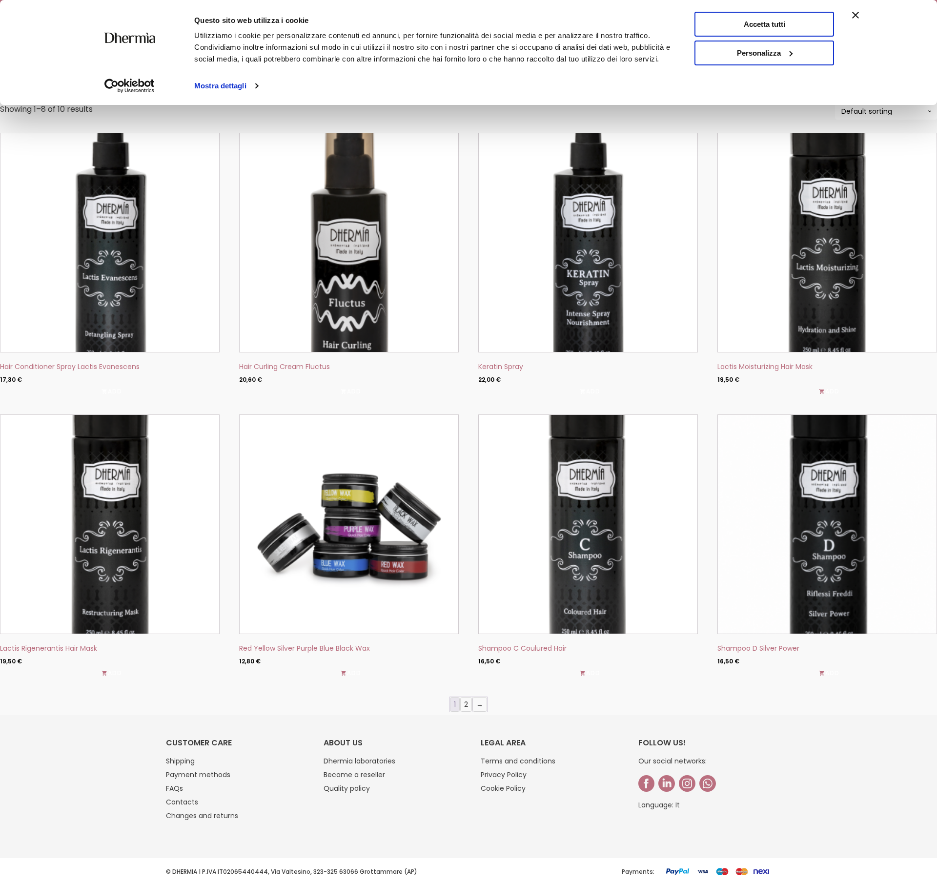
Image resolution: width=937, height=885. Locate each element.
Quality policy (347, 788)
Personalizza (759, 53)
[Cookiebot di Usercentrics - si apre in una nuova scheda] (129, 86)
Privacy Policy (504, 775)
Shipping (180, 761)
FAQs (174, 788)
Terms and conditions (518, 761)
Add (832, 391)
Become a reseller (354, 775)
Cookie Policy (503, 788)
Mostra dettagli (220, 86)
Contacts (182, 802)
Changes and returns (202, 816)
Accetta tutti (764, 24)
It (677, 805)
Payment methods (198, 775)
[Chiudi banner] (855, 15)
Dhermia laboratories (359, 761)
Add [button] (115, 391)
